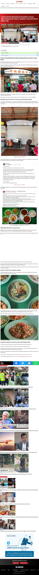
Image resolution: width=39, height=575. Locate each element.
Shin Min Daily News (28, 230)
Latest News (3, 3)
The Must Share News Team (6, 46)
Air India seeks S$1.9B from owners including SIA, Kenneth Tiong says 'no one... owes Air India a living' (18, 452)
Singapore (7, 3)
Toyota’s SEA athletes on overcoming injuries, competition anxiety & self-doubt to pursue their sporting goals (19, 490)
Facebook (23, 156)
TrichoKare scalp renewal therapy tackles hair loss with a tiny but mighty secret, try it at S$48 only (18, 531)
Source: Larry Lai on (17, 184)
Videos (8, 6)
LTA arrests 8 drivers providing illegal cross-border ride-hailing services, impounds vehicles (16, 387)
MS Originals (3, 6)
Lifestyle (24, 3)
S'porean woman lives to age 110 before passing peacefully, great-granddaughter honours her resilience (19, 430)
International (13, 3)
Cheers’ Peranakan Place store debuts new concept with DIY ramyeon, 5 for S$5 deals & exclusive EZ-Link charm (19, 518)
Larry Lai (12, 101)
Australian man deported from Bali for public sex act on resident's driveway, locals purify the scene (18, 408)
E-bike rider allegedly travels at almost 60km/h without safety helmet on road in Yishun (16, 474)
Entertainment (30, 3)
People (17, 3)
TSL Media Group (23, 573)
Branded (34, 3)
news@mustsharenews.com (27, 354)
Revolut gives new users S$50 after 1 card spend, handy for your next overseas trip (15, 503)
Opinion (21, 3)
